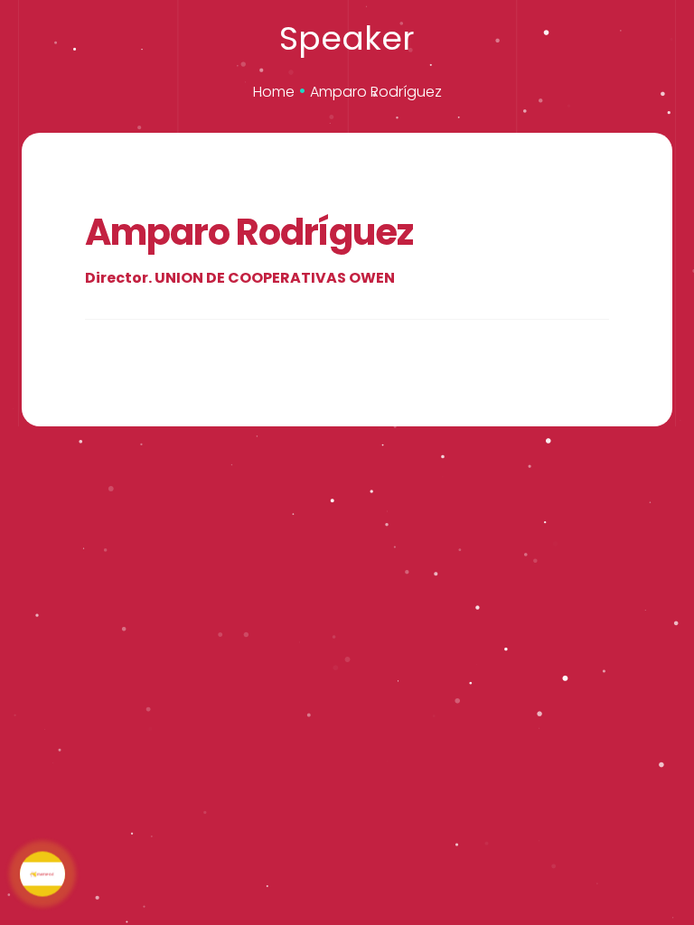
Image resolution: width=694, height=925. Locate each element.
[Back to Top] (589, 861)
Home (274, 91)
